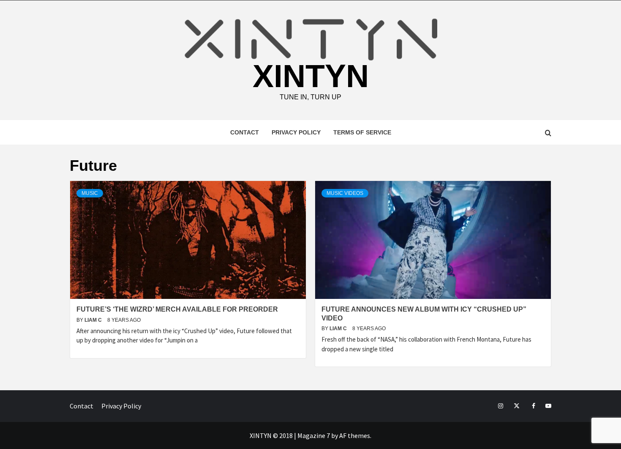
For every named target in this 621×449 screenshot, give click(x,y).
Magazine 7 (313, 435)
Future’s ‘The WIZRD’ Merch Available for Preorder (177, 309)
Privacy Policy (296, 132)
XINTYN (311, 76)
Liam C (93, 320)
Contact (244, 132)
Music (90, 193)
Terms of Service (362, 132)
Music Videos (345, 193)
